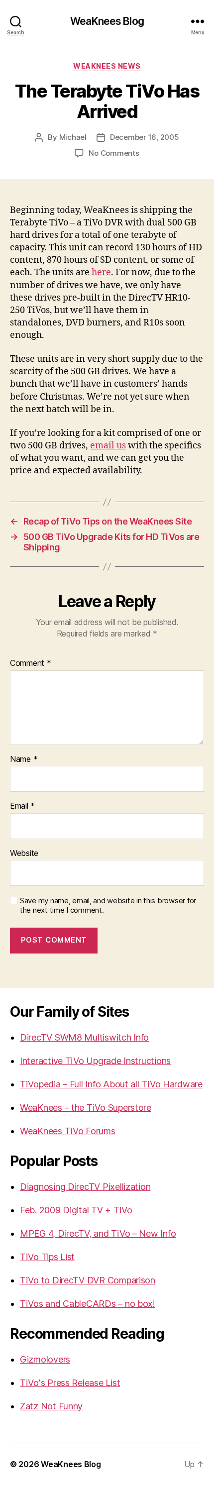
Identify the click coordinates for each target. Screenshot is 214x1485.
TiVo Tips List (47, 1257)
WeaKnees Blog (107, 21)
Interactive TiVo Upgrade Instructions (95, 1061)
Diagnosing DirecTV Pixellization (85, 1186)
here (101, 272)
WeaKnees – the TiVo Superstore (85, 1107)
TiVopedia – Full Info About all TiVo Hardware (111, 1084)
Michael (73, 137)
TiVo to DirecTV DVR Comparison (87, 1280)
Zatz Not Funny (51, 1406)
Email (22, 806)
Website (24, 853)
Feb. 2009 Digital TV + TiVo (76, 1210)
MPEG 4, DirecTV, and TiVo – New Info (98, 1233)
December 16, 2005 (144, 137)
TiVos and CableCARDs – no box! (87, 1303)
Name (23, 759)
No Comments (114, 153)
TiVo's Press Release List (70, 1383)
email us (108, 445)
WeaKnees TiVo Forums (67, 1131)
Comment (30, 663)
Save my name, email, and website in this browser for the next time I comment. (108, 905)
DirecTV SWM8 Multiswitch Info (84, 1037)
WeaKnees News (107, 66)
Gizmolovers (45, 1359)
